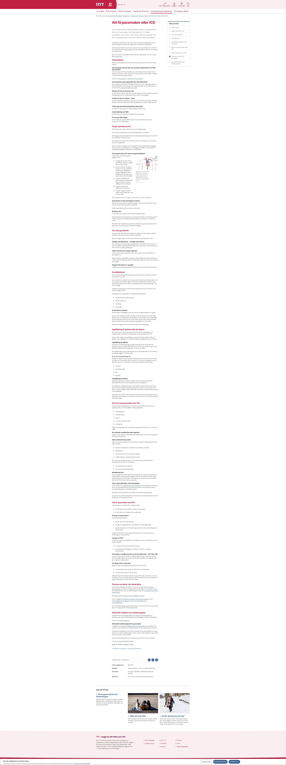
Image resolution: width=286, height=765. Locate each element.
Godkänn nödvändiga (220, 761)
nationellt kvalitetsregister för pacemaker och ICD (136, 626)
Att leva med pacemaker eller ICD (179, 48)
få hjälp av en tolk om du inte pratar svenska (136, 599)
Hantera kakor (206, 761)
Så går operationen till (177, 31)
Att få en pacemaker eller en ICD (159, 16)
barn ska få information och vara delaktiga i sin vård (129, 596)
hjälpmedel (125, 606)
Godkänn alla (234, 761)
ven (125, 169)
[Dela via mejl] (149, 659)
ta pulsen (118, 366)
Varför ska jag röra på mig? (173, 716)
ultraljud (117, 375)
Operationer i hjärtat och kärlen (140, 16)
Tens (113, 496)
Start (103, 16)
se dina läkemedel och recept (129, 88)
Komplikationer (175, 38)
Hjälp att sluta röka (138, 716)
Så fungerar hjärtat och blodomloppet (107, 695)
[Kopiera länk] (152, 659)
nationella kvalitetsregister (126, 641)
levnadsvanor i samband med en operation (131, 78)
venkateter (153, 146)
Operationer (126, 16)
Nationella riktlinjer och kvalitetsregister (178, 63)
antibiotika (125, 148)
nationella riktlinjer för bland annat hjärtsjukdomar (137, 615)
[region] (143, 762)
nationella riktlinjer (124, 620)
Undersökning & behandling (114, 16)
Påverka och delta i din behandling (177, 57)
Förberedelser (175, 27)
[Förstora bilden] (147, 162)
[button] (156, 659)
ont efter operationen (126, 247)
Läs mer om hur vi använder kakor (82, 763)
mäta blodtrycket (120, 369)
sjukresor (146, 95)
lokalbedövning (128, 49)
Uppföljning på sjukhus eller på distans (179, 43)
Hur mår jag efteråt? (177, 34)
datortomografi (147, 492)
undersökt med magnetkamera (131, 485)
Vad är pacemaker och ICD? (179, 53)
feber (120, 307)
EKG (116, 372)
